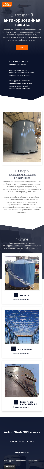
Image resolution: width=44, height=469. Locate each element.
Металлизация (25, 349)
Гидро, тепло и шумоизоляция (28, 403)
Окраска (24, 295)
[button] (22, 47)
